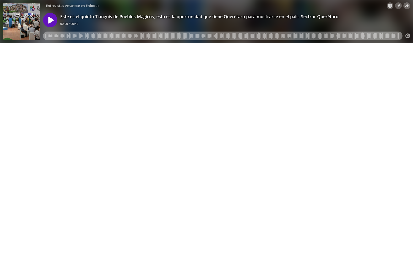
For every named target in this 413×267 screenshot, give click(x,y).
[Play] (50, 20)
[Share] (406, 5)
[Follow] (398, 5)
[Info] (390, 5)
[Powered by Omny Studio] (407, 35)
